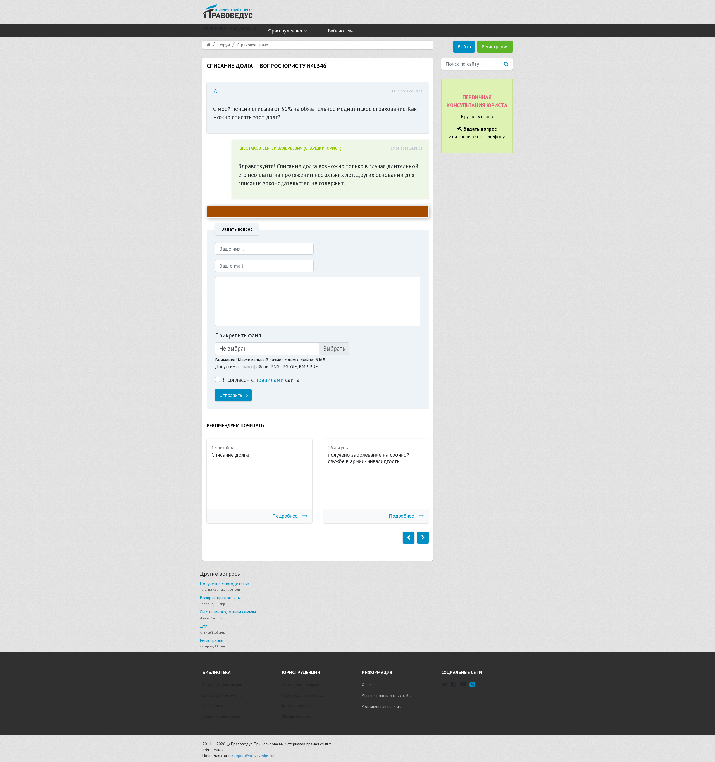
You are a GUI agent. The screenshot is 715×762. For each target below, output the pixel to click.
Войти (464, 46)
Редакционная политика (382, 706)
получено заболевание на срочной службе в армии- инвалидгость (368, 458)
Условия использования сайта (387, 695)
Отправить (231, 395)
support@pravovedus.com (254, 755)
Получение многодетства (224, 583)
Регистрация (495, 46)
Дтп (204, 626)
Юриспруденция (284, 30)
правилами (269, 380)
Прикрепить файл (238, 335)
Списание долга (230, 454)
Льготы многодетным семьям (228, 612)
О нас (366, 684)
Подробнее (284, 516)
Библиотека (341, 30)
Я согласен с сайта (261, 380)
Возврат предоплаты (220, 598)
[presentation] (408, 538)
